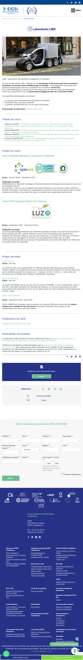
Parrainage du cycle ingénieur (41, 636)
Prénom (46, 436)
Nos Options (35, 607)
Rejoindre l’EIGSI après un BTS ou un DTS (15, 592)
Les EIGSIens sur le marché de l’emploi (66, 630)
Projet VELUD (7, 261)
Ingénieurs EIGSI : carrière (40, 557)
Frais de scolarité (37, 591)
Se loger (59, 618)
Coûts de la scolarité (38, 588)
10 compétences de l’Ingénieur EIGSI (38, 554)
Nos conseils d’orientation (65, 641)
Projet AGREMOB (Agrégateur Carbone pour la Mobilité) (28, 156)
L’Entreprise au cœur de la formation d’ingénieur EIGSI (15, 635)
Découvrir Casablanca (64, 607)
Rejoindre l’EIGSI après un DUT (15, 596)
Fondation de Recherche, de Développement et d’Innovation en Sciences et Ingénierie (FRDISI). (38, 339)
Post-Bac (59, 564)
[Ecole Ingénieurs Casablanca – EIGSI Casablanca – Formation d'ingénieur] (10, 10)
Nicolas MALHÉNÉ (34, 109)
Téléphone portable (11, 457)
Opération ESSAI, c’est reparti (41, 566)
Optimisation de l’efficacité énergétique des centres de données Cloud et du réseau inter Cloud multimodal (42, 135)
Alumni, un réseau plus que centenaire (40, 633)
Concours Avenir (61, 571)
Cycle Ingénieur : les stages (15, 615)
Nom (25, 436)
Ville (65, 445)
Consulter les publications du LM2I (16, 323)
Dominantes (35, 604)
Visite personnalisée (38, 575)
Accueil (4, 18)
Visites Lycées (36, 571)
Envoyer (10, 478)
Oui (49, 463)
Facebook (67, 356)
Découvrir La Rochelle (63, 609)
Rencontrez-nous (37, 564)
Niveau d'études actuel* (8, 446)
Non (57, 463)
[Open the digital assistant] (74, 650)
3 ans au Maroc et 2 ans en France (65, 552)
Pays (25, 445)
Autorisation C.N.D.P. (50, 458)
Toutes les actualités (44, 396)
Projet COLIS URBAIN (11, 295)
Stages (58, 600)
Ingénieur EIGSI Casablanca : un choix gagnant (66, 556)
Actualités (59, 636)
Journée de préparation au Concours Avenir (65, 574)
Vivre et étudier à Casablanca (62, 614)
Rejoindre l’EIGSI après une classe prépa (65, 583)
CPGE (58, 579)
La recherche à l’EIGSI (15, 18)
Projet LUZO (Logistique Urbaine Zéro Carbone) (24, 201)
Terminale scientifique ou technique (64, 567)
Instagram (55, 389)
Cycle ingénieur (12, 604)
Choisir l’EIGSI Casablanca (66, 548)
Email (25, 457)
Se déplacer (60, 623)
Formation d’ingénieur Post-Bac (66, 596)
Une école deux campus (64, 604)
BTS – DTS (9, 588)
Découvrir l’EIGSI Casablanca (12, 549)
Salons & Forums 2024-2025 (41, 569)
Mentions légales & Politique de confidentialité (16, 564)
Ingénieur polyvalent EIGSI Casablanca (41, 549)
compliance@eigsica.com (41, 651)
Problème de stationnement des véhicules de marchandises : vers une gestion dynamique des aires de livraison (41, 131)
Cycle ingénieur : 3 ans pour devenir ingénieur (16, 608)
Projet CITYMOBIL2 (10, 278)
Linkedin (61, 389)
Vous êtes (68, 436)
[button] (6, 654)
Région (46, 445)
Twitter (71, 356)
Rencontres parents (38, 573)
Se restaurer (60, 620)
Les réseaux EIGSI (37, 629)
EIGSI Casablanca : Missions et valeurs (16, 556)
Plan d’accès (60, 625)
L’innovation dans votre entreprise (14, 630)
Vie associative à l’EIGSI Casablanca (39, 614)
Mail (76, 356)
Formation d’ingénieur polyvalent (64, 589)
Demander (41, 376)
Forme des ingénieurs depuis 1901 (16, 560)
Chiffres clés (60, 559)
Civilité (6, 436)
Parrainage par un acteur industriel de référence (14, 612)
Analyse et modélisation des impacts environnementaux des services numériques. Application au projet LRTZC (39, 139)
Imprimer (80, 356)
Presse (43, 400)
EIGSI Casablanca (12, 553)
